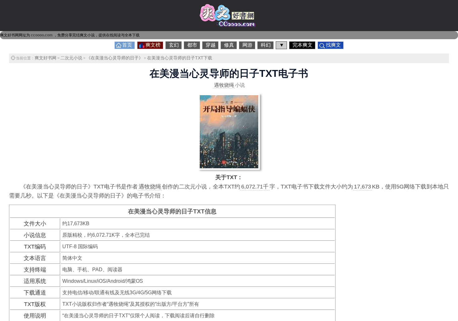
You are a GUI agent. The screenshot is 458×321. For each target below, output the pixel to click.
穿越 (211, 45)
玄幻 (174, 45)
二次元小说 (71, 57)
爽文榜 (153, 45)
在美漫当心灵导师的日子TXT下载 (179, 57)
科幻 (266, 45)
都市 (192, 45)
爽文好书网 (45, 57)
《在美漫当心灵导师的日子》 (114, 57)
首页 (127, 45)
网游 (247, 45)
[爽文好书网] (229, 26)
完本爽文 (302, 45)
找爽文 (333, 45)
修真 (229, 45)
